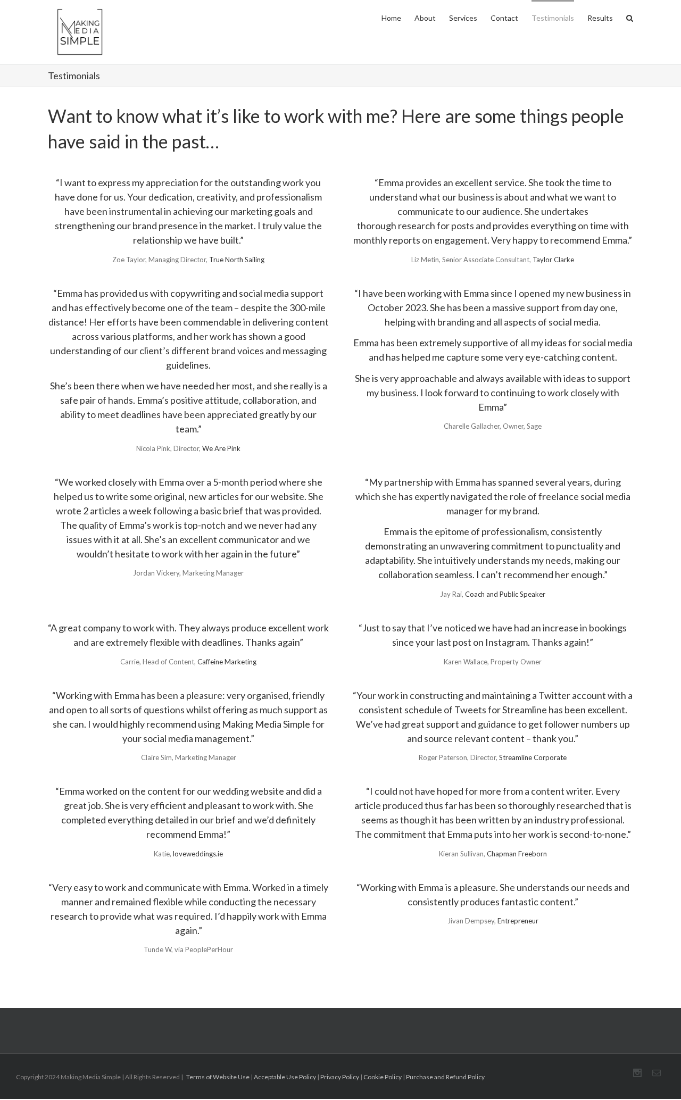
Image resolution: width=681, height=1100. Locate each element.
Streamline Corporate (533, 757)
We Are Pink (221, 448)
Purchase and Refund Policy (445, 1077)
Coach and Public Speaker (505, 594)
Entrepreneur (517, 920)
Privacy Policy (339, 1077)
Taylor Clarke (553, 259)
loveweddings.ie (198, 853)
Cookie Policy (382, 1077)
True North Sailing (236, 259)
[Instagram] (637, 1073)
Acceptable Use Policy (285, 1077)
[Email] (656, 1073)
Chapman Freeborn (517, 853)
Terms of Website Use (218, 1077)
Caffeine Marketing (226, 661)
